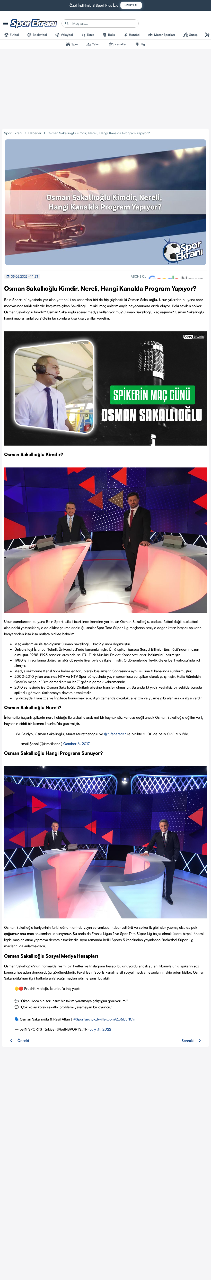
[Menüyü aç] (5, 23)
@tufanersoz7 (115, 734)
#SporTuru (81, 1019)
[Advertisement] (105, 88)
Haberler (34, 133)
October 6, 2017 (76, 743)
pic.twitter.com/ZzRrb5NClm (113, 1019)
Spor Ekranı (13, 133)
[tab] (11, 34)
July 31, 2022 (100, 1029)
